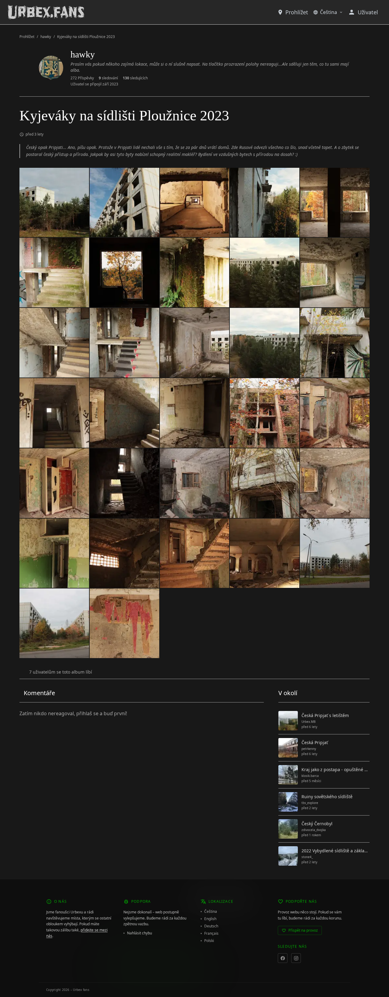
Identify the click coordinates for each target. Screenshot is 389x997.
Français (211, 933)
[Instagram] (296, 958)
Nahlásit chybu (139, 933)
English (210, 918)
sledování (108, 78)
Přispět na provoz (303, 930)
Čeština (328, 12)
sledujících (135, 78)
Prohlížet (296, 12)
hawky (45, 36)
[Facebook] (282, 958)
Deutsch (211, 926)
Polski (209, 940)
